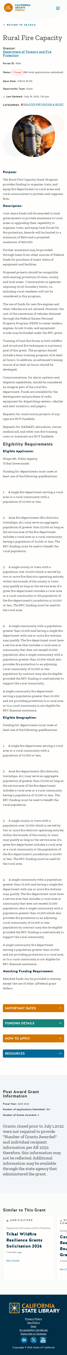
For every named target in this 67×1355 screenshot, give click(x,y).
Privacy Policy (33, 1319)
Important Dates (20, 1008)
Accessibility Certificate (33, 1330)
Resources (15, 1053)
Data (33, 1326)
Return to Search (21, 25)
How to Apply (17, 1038)
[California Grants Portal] (17, 7)
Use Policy (33, 1322)
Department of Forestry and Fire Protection (27, 54)
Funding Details (19, 1023)
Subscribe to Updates (33, 1334)
